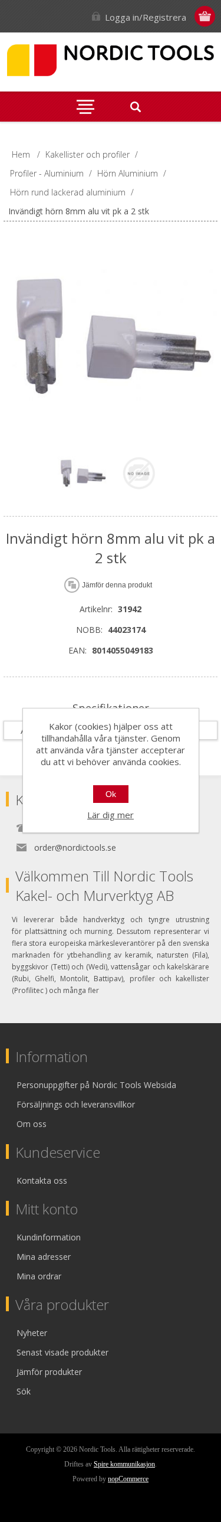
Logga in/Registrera (145, 17)
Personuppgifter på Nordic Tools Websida (96, 1084)
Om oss (32, 1123)
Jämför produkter (49, 1371)
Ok (110, 794)
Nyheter (32, 1332)
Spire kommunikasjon (124, 1464)
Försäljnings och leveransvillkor (76, 1104)
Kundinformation (49, 1237)
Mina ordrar (39, 1276)
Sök (24, 1391)
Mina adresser (44, 1256)
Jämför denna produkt (117, 585)
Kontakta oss (42, 1180)
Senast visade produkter (62, 1352)
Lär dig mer (110, 815)
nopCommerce (128, 1479)
